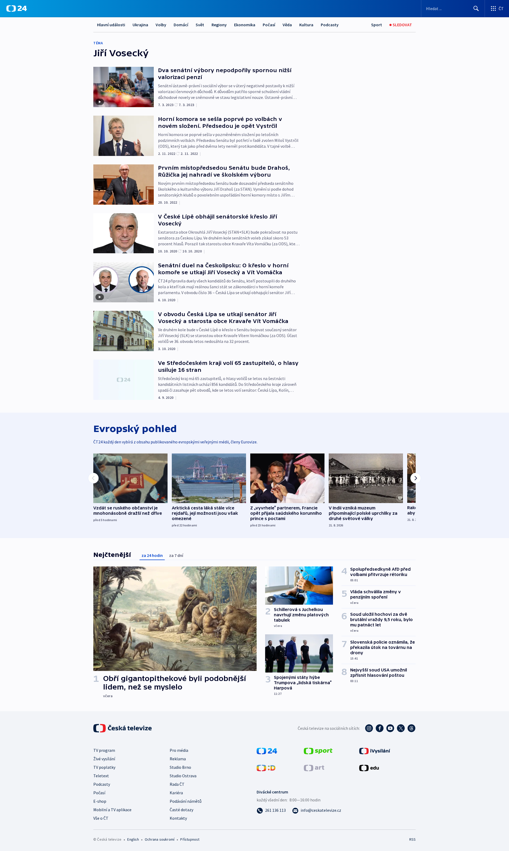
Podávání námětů (185, 801)
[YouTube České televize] (390, 728)
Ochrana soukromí (159, 839)
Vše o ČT (100, 818)
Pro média (179, 750)
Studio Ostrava (183, 775)
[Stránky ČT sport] (318, 750)
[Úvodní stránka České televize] (123, 728)
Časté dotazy (181, 809)
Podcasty (330, 24)
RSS (412, 839)
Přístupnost (189, 839)
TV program (104, 750)
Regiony (219, 24)
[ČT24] (16, 8)
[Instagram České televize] (369, 728)
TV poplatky (104, 767)
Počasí (269, 24)
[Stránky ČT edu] (369, 767)
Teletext (101, 775)
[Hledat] (476, 8)
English (133, 839)
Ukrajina (140, 24)
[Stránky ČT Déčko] (266, 767)
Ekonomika (244, 24)
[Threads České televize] (411, 728)
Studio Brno (180, 767)
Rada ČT (177, 784)
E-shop (99, 801)
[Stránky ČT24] (267, 750)
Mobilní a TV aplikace (112, 809)
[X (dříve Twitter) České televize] (401, 728)
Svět (200, 24)
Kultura (306, 24)
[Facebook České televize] (379, 728)
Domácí (181, 24)
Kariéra (176, 792)
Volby (161, 24)
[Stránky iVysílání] (374, 750)
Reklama (178, 758)
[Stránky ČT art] (314, 767)
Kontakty (178, 818)
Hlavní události (111, 24)
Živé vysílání (104, 758)
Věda (287, 24)
